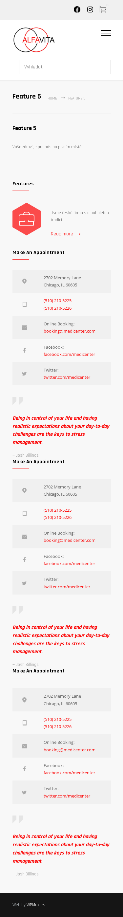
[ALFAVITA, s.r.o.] (56, 39)
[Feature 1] (26, 219)
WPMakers (36, 905)
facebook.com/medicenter (69, 354)
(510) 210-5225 (58, 300)
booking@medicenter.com (69, 331)
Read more (62, 234)
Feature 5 (24, 128)
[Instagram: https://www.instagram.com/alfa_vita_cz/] (90, 12)
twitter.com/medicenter (67, 377)
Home (52, 98)
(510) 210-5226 (58, 308)
